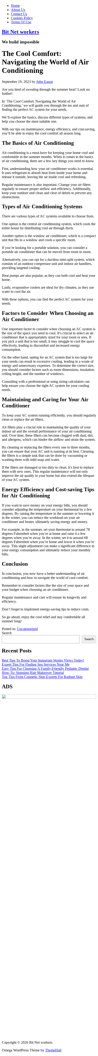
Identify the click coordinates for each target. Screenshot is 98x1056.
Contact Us (19, 14)
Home (15, 6)
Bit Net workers (20, 32)
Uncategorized (27, 629)
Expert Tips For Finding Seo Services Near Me (36, 664)
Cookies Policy (22, 18)
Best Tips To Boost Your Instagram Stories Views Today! (43, 660)
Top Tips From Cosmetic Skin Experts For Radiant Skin (42, 677)
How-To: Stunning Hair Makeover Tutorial (33, 673)
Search (7, 633)
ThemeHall (53, 1050)
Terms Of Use (21, 22)
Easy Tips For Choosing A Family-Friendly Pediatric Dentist (45, 669)
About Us (18, 10)
